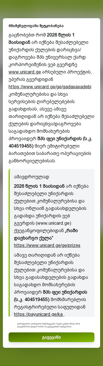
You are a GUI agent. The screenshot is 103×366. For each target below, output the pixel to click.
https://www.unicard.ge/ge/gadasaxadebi (50, 86)
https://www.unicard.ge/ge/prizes (47, 245)
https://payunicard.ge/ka (39, 314)
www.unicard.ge (25, 71)
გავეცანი (51, 337)
